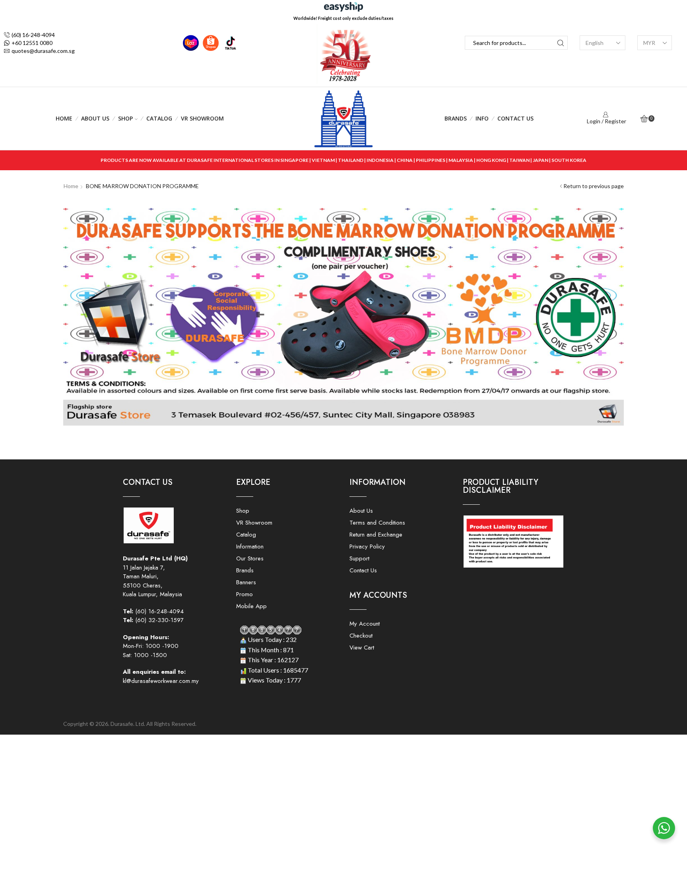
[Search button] (560, 42)
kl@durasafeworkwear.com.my (161, 681)
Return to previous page (593, 186)
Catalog (159, 118)
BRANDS (455, 118)
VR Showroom (202, 118)
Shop (125, 118)
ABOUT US (95, 118)
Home (64, 118)
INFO (482, 118)
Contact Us (515, 118)
